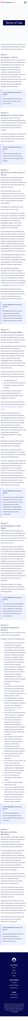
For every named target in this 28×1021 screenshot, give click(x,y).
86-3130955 (15, 1011)
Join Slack (14, 982)
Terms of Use (14, 994)
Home (14, 967)
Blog (14, 975)
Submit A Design (14, 985)
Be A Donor (14, 988)
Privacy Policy (14, 997)
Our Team (14, 973)
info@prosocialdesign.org (16, 285)
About (14, 970)
